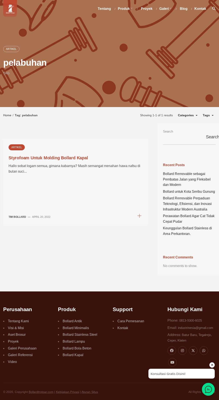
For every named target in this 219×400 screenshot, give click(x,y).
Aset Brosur (17, 334)
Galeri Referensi (20, 355)
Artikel (11, 49)
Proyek (13, 341)
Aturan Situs (89, 392)
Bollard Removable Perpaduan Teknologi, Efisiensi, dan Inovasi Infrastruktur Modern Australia (187, 203)
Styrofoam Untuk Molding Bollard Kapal (48, 157)
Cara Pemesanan (130, 321)
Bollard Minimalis (76, 328)
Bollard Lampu (74, 341)
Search (168, 131)
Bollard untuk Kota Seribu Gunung (189, 191)
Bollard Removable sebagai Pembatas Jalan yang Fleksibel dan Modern (187, 179)
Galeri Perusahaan (22, 348)
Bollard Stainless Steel (80, 334)
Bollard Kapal (73, 355)
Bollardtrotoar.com (41, 392)
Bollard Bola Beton (77, 348)
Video (12, 362)
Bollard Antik (72, 321)
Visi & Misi (16, 328)
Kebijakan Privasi (67, 392)
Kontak (122, 328)
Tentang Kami (18, 321)
